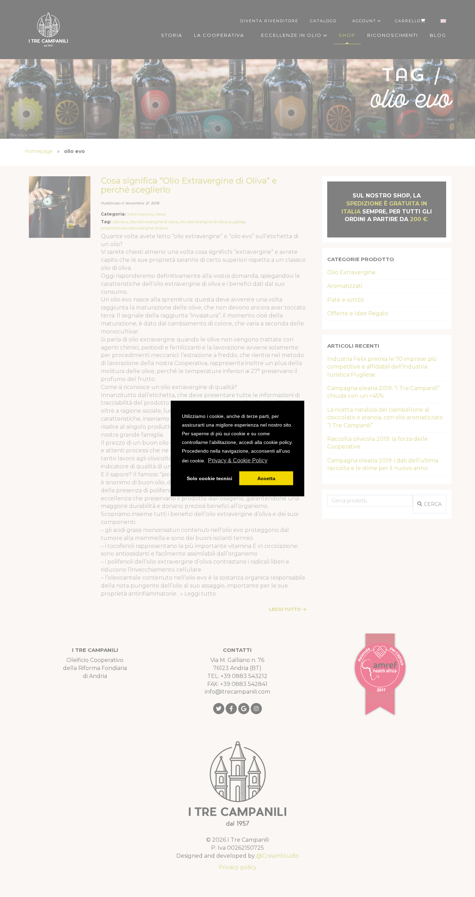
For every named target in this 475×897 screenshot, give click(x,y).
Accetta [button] (266, 478)
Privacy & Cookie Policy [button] (237, 460)
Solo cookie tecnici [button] (209, 478)
